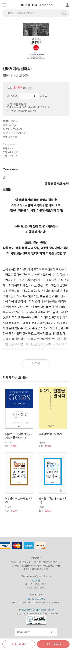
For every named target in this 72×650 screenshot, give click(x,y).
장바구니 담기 (18, 644)
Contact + (36, 594)
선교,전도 (13, 156)
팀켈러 (6, 75)
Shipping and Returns (43, 609)
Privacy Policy (24, 609)
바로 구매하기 (53, 644)
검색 (64, 13)
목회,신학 (13, 152)
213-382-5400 (38, 598)
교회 (11, 148)
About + (36, 557)
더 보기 (36, 363)
